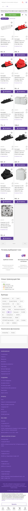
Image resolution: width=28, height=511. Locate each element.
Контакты (3, 361)
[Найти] (23, 2)
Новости (3, 356)
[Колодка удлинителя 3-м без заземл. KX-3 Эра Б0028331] (7, 27)
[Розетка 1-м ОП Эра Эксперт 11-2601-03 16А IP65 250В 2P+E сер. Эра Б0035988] (21, 174)
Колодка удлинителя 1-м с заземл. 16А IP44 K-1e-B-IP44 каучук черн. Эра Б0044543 (6, 188)
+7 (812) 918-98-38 (5, 474)
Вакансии (3, 359)
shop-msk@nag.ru (5, 426)
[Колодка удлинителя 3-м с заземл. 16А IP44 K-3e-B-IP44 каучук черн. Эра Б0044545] (7, 137)
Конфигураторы (5, 414)
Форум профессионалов (7, 404)
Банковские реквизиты (7, 364)
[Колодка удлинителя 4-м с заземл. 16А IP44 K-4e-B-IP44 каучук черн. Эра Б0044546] (7, 100)
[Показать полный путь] (3, 6)
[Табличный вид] (2, 14)
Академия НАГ (5, 407)
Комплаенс (4, 390)
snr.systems (4, 412)
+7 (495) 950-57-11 (5, 423)
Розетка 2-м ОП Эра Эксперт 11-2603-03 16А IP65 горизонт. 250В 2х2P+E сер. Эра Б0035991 (19, 115)
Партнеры (4, 366)
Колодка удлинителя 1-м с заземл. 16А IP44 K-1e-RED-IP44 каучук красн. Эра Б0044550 (20, 78)
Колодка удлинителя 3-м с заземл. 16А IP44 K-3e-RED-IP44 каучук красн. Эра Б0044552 (20, 41)
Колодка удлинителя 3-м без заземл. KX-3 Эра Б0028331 (5, 41)
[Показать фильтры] (26, 14)
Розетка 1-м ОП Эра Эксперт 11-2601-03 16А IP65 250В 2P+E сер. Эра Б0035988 (19, 188)
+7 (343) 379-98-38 (5, 441)
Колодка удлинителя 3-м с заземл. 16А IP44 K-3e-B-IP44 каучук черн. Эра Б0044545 (6, 151)
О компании (4, 354)
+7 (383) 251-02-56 (5, 464)
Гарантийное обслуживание (8, 388)
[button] (26, 14)
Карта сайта (4, 393)
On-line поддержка (6, 380)
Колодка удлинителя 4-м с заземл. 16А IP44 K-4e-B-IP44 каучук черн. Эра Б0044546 (6, 115)
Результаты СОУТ (5, 371)
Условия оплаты (5, 383)
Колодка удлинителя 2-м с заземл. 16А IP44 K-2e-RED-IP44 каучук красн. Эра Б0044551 (6, 78)
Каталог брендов (5, 369)
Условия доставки (5, 385)
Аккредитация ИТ (5, 374)
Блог (2, 399)
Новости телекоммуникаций (8, 402)
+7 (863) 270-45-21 (5, 453)
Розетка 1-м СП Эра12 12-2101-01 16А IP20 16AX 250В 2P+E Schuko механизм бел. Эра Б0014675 (6, 225)
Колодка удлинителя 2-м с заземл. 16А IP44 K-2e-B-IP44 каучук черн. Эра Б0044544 (20, 151)
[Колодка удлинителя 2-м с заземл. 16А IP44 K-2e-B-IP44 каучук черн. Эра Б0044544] (21, 137)
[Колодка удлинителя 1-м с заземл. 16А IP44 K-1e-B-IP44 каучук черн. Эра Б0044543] (7, 174)
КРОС (2, 409)
